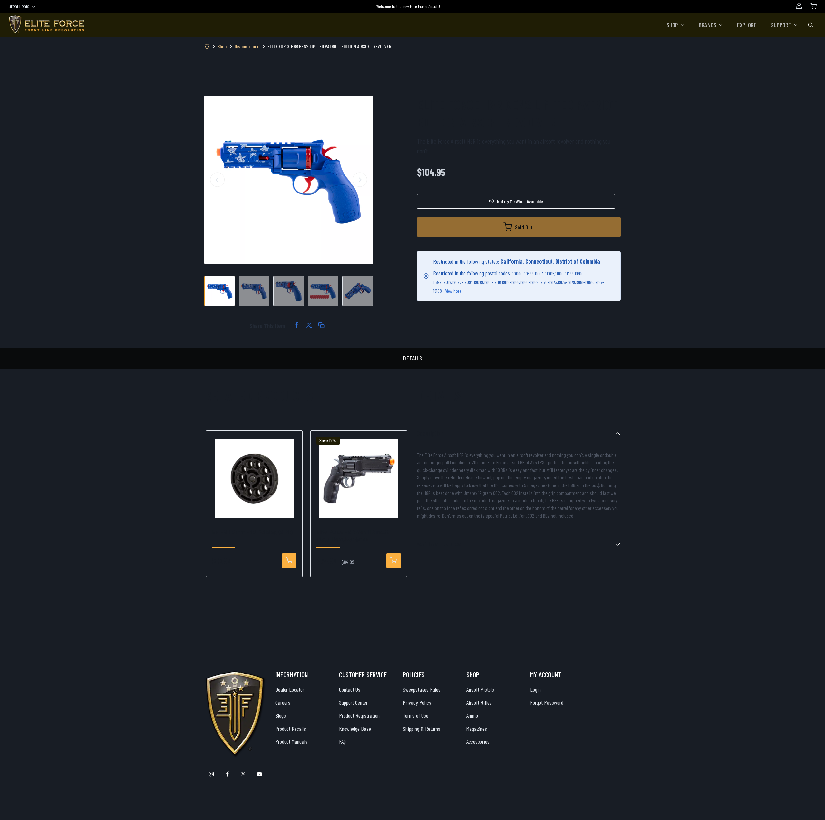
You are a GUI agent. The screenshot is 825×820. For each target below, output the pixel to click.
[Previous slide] (217, 180)
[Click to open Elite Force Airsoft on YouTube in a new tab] (259, 774)
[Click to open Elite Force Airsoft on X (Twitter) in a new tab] (243, 774)
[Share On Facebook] (297, 326)
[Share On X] (309, 326)
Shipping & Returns (421, 728)
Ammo (472, 715)
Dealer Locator (289, 689)
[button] (675, 25)
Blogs (280, 715)
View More (453, 291)
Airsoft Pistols (480, 689)
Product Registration (359, 715)
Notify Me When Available (520, 201)
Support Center (353, 702)
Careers (282, 702)
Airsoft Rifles (479, 702)
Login (535, 689)
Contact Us (349, 689)
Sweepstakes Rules (422, 689)
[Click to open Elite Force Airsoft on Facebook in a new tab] (227, 774)
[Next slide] (360, 180)
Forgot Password (546, 702)
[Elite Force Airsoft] (47, 24)
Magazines (476, 728)
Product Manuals (291, 741)
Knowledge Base (355, 728)
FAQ (342, 741)
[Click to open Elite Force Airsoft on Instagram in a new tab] (211, 774)
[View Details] (289, 560)
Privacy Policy (417, 702)
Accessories (478, 741)
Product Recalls (290, 728)
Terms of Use (415, 715)
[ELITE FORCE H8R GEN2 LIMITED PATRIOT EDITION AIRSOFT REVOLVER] (288, 180)
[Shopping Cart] (813, 6)
